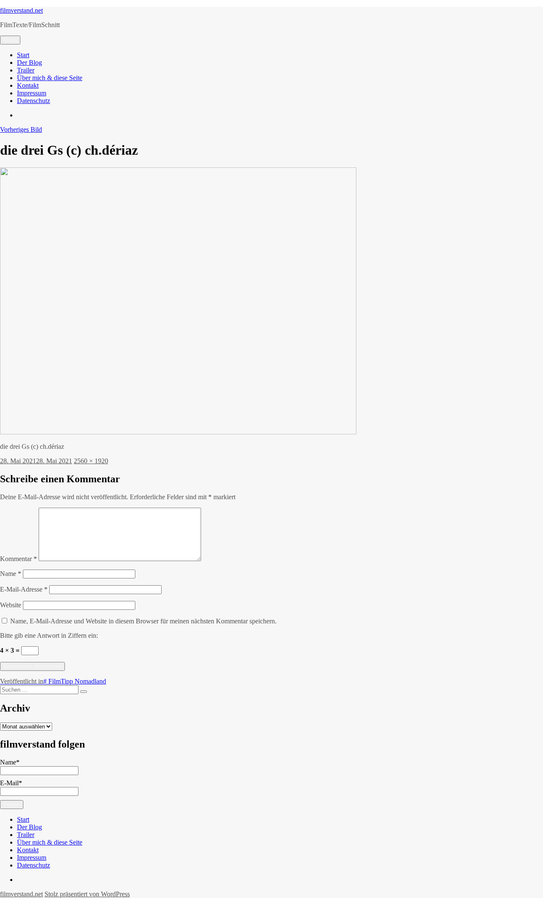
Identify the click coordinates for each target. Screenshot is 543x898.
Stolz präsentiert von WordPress (87, 894)
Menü (10, 40)
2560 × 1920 (91, 460)
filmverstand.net (21, 10)
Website (10, 605)
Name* (10, 762)
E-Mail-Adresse (24, 589)
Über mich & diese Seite (49, 77)
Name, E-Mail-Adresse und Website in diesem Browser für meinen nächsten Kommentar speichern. (143, 621)
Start (23, 54)
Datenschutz (33, 100)
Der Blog (29, 62)
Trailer (25, 70)
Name (10, 573)
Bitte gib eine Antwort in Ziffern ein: (49, 635)
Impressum (31, 93)
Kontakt (28, 85)
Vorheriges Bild (21, 129)
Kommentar (18, 558)
